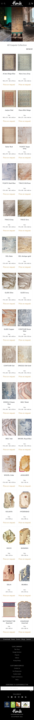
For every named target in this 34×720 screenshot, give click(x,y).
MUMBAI (25, 584)
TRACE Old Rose (25, 183)
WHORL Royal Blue (24, 439)
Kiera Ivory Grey (24, 74)
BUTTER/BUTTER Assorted (9, 622)
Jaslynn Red (9, 110)
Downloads (6, 639)
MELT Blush (25, 402)
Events (18, 639)
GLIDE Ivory (24, 292)
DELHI (9, 584)
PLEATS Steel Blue (9, 183)
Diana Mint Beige (25, 110)
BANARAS (24, 548)
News (13, 639)
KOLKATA (9, 511)
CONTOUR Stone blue (25, 330)
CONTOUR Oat (9, 366)
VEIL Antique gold (24, 256)
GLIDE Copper (9, 329)
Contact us (17, 668)
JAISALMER (24, 475)
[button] (2, 3)
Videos (17, 657)
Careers (28, 639)
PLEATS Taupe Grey (25, 147)
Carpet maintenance (17, 676)
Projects (17, 655)
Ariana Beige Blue (9, 74)
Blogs (23, 639)
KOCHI (9, 548)
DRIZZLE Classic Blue (9, 403)
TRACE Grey (9, 219)
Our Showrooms (17, 671)
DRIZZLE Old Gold (24, 366)
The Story (17, 649)
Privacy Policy (17, 660)
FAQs (17, 679)
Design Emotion (17, 652)
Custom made (17, 674)
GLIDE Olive (9, 292)
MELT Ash (9, 439)
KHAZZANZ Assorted (24, 622)
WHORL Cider (9, 475)
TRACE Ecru (24, 219)
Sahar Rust (9, 147)
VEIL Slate (9, 256)
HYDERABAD (24, 511)
